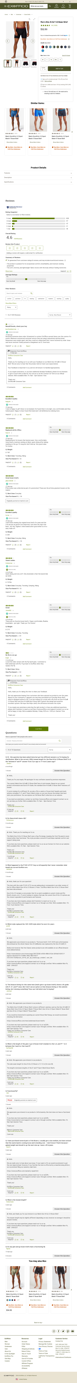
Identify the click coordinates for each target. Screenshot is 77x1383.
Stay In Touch (26, 1354)
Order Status (26, 1344)
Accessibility (26, 1366)
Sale (6, 1349)
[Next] (72, 132)
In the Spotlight (10, 1354)
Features (7, 173)
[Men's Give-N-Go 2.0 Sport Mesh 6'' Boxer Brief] (15, 131)
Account (24, 1341)
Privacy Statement (45, 1341)
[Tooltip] (69, 35)
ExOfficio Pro (9, 1356)
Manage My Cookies (45, 1344)
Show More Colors (12, 142)
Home (6, 14)
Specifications (9, 182)
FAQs (23, 1346)
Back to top (38, 1322)
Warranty (25, 1356)
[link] (54, 1331)
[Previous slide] (7, 41)
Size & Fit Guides (27, 1358)
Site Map (8, 1358)
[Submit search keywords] (50, 6)
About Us (8, 1351)
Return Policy (26, 1351)
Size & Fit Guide (66, 55)
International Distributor (63, 1357)
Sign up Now (48, 81)
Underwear (19, 14)
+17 (18, 1300)
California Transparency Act (46, 1356)
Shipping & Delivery (28, 1349)
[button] (3, 1)
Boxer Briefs (27, 14)
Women (7, 1344)
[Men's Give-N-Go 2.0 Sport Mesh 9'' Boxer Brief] (61, 1289)
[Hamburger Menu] (5, 6)
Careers (7, 1361)
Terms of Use (43, 1351)
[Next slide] (33, 41)
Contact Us (59, 1341)
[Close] (70, 1)
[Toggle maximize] (34, 19)
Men (12, 14)
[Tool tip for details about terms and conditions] (69, 39)
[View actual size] (29, 19)
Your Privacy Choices (45, 1346)
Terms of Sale (43, 1353)
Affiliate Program (27, 1363)
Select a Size (46, 55)
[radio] (42, 47)
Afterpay (24, 1368)
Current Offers (26, 1361)
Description (8, 177)
